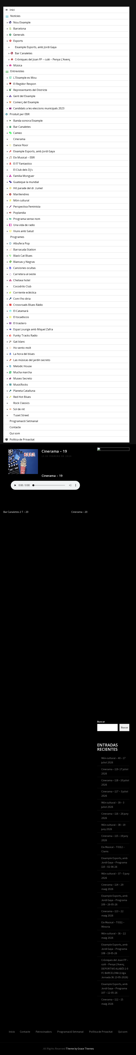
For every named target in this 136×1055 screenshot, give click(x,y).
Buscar (101, 721)
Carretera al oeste (24, 274)
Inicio (12, 1031)
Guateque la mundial (26, 182)
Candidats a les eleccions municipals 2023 (38, 108)
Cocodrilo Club (22, 286)
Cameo (17, 133)
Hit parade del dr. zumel (28, 188)
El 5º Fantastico (22, 163)
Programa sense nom (26, 219)
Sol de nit (19, 409)
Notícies (15, 16)
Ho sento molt (22, 348)
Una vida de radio (24, 225)
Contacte (15, 427)
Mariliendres (21, 194)
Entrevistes (17, 71)
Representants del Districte (30, 90)
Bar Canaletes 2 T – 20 (15, 512)
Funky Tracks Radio (25, 335)
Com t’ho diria (22, 298)
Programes (17, 237)
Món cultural (21, 200)
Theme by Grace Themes (80, 1048)
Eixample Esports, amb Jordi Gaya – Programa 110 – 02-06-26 (114, 862)
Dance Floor (20, 145)
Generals (18, 34)
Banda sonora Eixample (28, 120)
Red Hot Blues (22, 397)
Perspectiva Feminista (26, 206)
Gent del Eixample (24, 96)
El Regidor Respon (24, 84)
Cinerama (19, 139)
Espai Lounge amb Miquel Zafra (33, 329)
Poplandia (19, 213)
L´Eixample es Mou (24, 77)
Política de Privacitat (22, 439)
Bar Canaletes (23, 53)
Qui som (15, 433)
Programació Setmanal (24, 421)
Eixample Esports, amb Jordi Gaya (35, 47)
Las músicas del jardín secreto (31, 360)
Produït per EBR (20, 114)
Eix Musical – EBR (24, 157)
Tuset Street (21, 415)
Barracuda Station (24, 249)
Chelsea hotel (21, 280)
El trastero (19, 323)
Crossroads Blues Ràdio (28, 305)
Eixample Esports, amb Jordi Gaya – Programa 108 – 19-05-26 (114, 949)
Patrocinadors (44, 1031)
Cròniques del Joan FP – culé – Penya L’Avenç (42, 59)
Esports (18, 41)
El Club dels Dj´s (23, 170)
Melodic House (22, 366)
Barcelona (19, 28)
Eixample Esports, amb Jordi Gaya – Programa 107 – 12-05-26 (114, 988)
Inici (12, 10)
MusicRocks (20, 384)
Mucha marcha (22, 372)
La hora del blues (24, 354)
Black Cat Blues (22, 255)
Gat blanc (19, 341)
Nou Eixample (22, 22)
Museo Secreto (22, 378)
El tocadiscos (21, 317)
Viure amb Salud (23, 231)
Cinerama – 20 (79, 512)
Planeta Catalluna (24, 391)
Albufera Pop (21, 243)
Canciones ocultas (24, 268)
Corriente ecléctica (24, 292)
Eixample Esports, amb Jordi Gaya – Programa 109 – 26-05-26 (114, 900)
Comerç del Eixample (26, 102)
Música (17, 65)
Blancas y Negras (24, 262)
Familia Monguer (23, 176)
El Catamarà (20, 311)
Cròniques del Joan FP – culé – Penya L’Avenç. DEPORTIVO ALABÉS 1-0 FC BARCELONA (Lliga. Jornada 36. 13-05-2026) (114, 968)
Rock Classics (21, 403)
